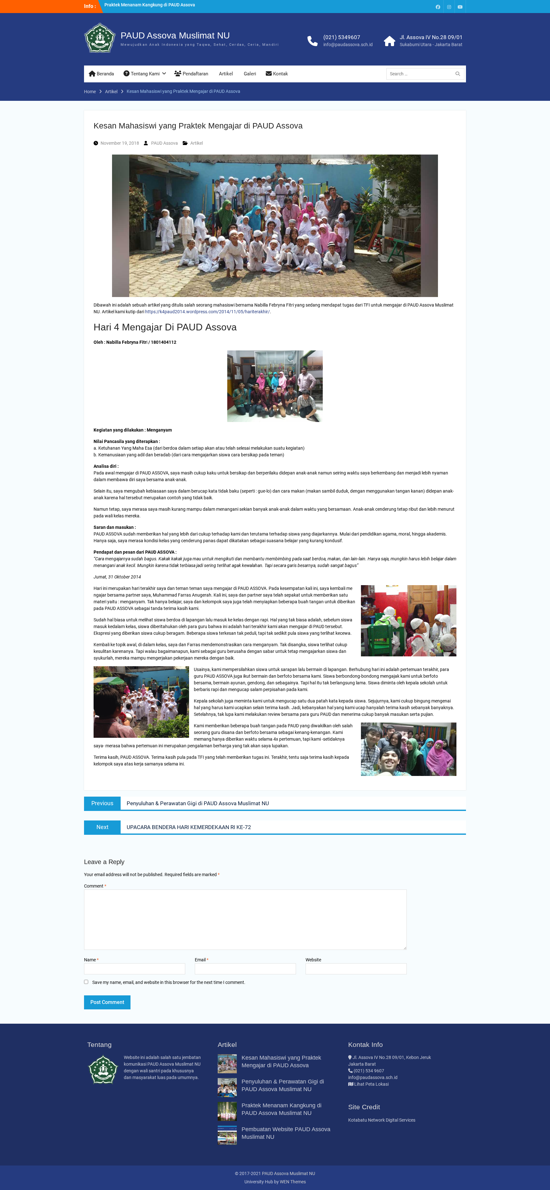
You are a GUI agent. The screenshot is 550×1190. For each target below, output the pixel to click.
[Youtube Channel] (460, 6)
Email (201, 959)
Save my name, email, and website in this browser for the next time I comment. (168, 982)
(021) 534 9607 (369, 1070)
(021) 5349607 (341, 37)
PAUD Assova (164, 143)
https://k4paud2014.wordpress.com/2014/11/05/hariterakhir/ (207, 311)
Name (91, 959)
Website (313, 959)
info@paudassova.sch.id (348, 44)
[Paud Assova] (438, 6)
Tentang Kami (145, 74)
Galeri (249, 74)
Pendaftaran (194, 74)
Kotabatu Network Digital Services (381, 1120)
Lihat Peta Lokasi (371, 1084)
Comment (95, 886)
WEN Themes (293, 1181)
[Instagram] (449, 6)
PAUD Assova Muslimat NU (175, 35)
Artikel (225, 74)
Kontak (280, 74)
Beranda (104, 74)
